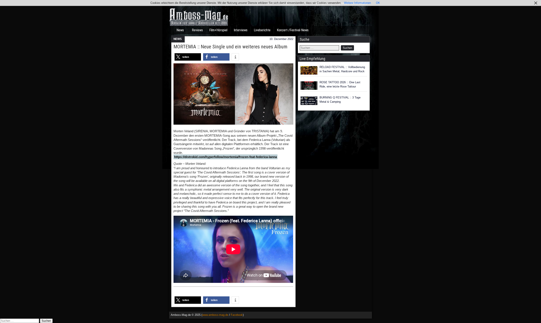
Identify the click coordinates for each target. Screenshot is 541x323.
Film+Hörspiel (218, 30)
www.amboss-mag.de (215, 314)
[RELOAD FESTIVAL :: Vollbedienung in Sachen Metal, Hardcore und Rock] (309, 70)
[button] (188, 57)
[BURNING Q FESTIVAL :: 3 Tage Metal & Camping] (309, 101)
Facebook (237, 314)
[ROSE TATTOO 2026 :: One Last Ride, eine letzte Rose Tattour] (309, 85)
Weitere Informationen (357, 2)
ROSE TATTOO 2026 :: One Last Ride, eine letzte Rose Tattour (340, 84)
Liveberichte (262, 30)
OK (378, 2)
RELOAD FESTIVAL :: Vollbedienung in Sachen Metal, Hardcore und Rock (342, 69)
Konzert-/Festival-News (293, 30)
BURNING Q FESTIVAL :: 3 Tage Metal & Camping (340, 99)
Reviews (197, 30)
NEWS (178, 39)
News (180, 30)
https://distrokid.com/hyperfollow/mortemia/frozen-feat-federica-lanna (225, 157)
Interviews (240, 30)
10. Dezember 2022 (281, 39)
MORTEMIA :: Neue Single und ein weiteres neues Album (230, 47)
